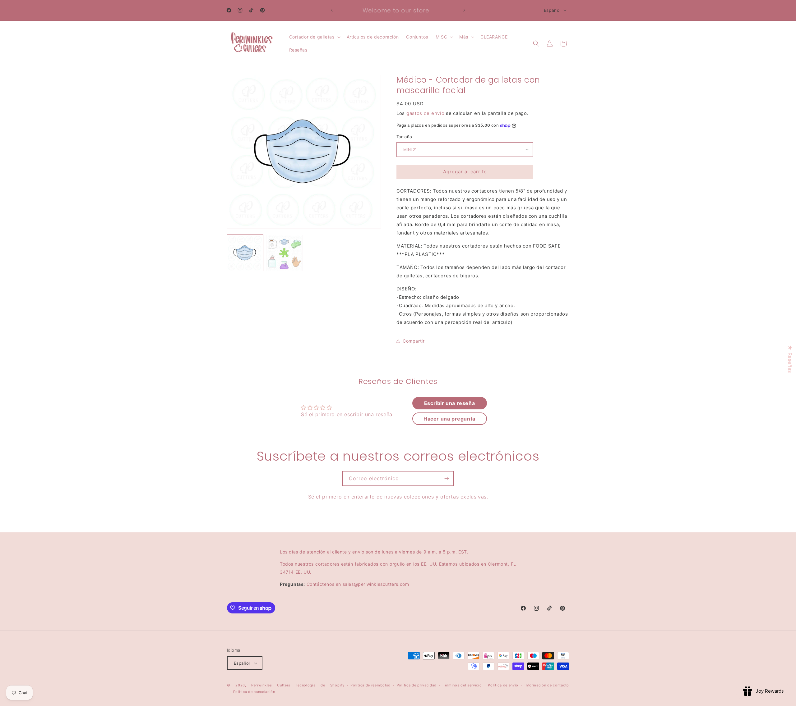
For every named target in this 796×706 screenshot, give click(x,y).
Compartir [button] (413, 341)
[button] (314, 36)
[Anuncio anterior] (332, 10)
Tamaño (404, 136)
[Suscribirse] (446, 478)
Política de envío (503, 685)
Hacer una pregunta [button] (449, 419)
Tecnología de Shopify (320, 685)
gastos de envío (425, 113)
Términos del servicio (462, 685)
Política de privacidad (417, 685)
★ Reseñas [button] (790, 359)
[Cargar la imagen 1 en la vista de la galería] (245, 253)
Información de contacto (547, 685)
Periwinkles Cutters (270, 685)
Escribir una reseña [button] (449, 403)
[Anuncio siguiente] (464, 10)
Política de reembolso (370, 685)
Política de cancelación (254, 692)
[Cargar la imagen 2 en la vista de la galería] (284, 253)
